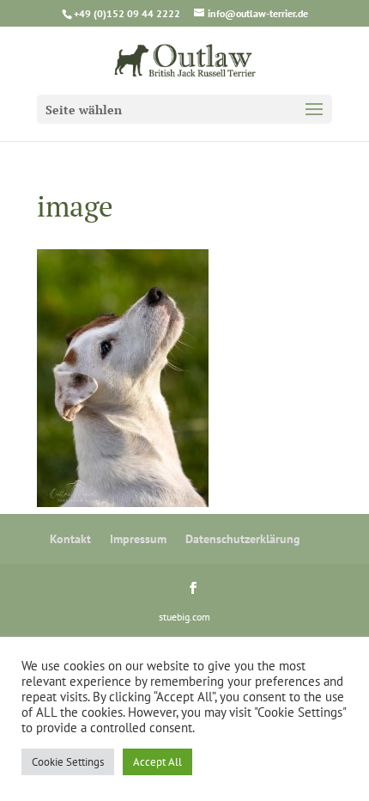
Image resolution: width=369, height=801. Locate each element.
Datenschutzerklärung (242, 539)
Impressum (138, 539)
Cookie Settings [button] (68, 762)
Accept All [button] (157, 762)
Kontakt (70, 539)
